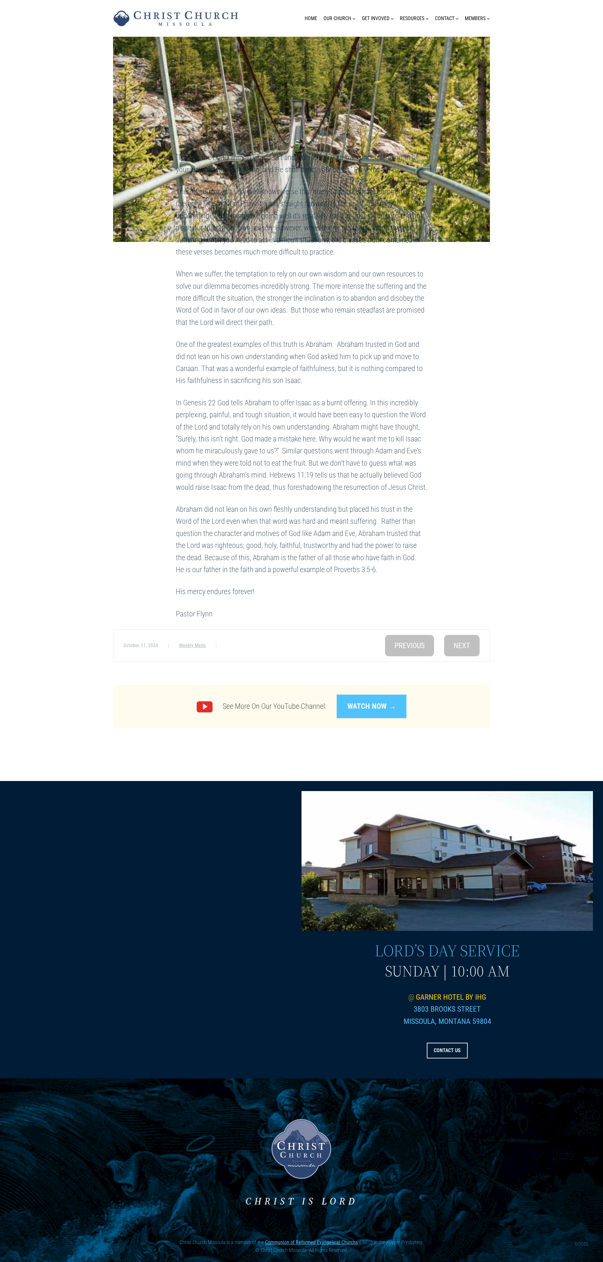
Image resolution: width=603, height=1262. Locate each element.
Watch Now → (371, 706)
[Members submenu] (488, 18)
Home (311, 18)
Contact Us (447, 1050)
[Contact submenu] (457, 18)
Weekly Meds (192, 645)
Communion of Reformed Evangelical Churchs (311, 1242)
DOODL (582, 1244)
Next (462, 645)
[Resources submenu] (427, 18)
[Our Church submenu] (354, 18)
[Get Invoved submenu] (392, 18)
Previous (409, 645)
